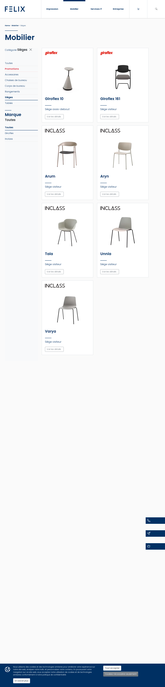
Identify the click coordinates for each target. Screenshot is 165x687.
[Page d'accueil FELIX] (22, 9)
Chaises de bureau (16, 80)
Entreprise (118, 8)
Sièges (9, 97)
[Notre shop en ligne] (138, 9)
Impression (52, 8)
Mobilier (74, 8)
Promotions (12, 68)
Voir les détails (54, 116)
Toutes (9, 63)
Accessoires (11, 74)
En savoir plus (21, 680)
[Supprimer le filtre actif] (30, 50)
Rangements (12, 91)
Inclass (9, 138)
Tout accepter (112, 668)
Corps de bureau (15, 85)
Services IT (96, 8)
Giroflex (9, 133)
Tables (9, 103)
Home (7, 25)
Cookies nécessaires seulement (121, 674)
